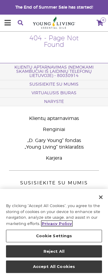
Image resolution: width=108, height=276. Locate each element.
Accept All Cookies (54, 266)
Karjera (54, 158)
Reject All (54, 251)
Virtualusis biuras (54, 93)
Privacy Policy (57, 223)
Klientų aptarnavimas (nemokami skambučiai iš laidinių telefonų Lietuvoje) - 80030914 (54, 71)
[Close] (100, 197)
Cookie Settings (54, 235)
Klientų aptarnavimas (54, 118)
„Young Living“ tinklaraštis (54, 147)
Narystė (54, 102)
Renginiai (54, 129)
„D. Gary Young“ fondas (54, 140)
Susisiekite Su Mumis (54, 84)
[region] (54, 232)
